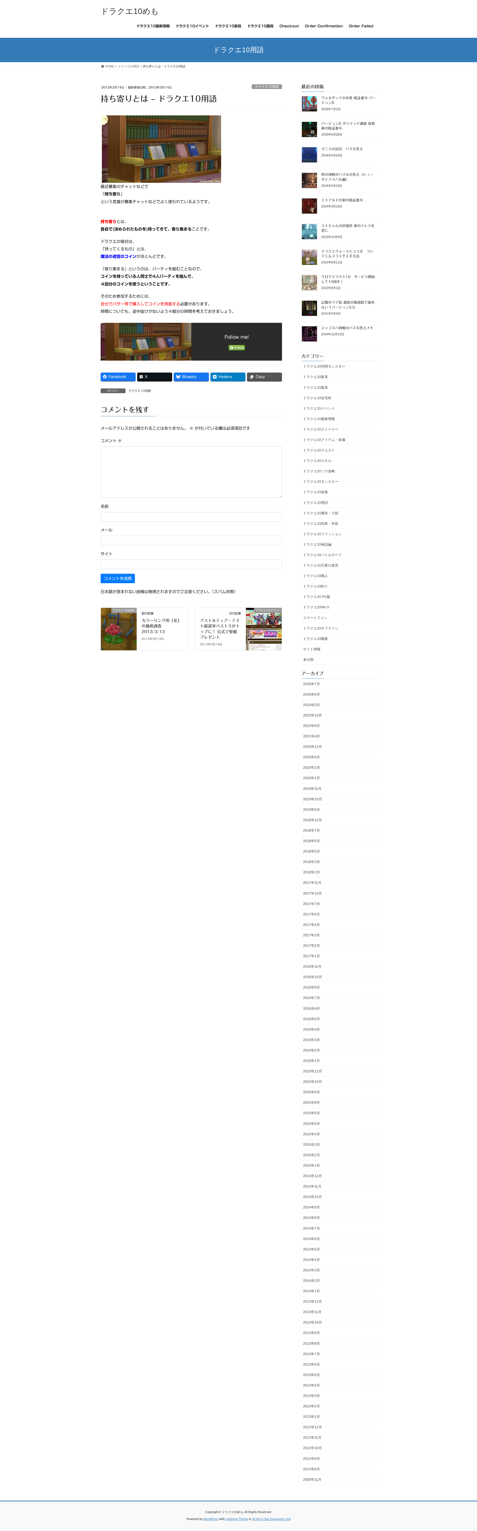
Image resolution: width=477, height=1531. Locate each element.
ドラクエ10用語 (267, 86)
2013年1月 (311, 1417)
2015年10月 (312, 1082)
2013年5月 (311, 1375)
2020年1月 (311, 778)
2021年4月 (311, 736)
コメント (111, 441)
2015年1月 (311, 1165)
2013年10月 (312, 1322)
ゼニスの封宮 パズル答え (342, 149)
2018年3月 (311, 862)
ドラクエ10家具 (315, 377)
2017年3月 (311, 935)
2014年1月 (311, 1291)
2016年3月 (311, 1040)
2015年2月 (311, 1155)
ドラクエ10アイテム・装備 (324, 440)
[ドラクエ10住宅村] (119, 626)
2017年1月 (311, 956)
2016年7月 (311, 998)
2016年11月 (312, 966)
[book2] (161, 149)
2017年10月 (312, 893)
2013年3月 (311, 1396)
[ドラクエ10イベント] (264, 626)
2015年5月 (311, 1124)
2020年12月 (312, 747)
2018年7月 (311, 830)
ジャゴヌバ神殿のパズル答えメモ (347, 328)
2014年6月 (311, 1239)
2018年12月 (312, 820)
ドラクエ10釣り (315, 586)
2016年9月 (311, 987)
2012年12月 (312, 1427)
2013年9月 (311, 1333)
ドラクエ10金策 (315, 492)
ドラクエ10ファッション (322, 534)
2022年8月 (311, 726)
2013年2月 (311, 1406)
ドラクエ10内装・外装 (320, 524)
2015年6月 (311, 1113)
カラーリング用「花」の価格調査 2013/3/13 (161, 626)
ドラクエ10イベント (319, 408)
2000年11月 (312, 1480)
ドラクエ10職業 (315, 639)
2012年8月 (311, 1469)
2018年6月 (311, 841)
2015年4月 (311, 1134)
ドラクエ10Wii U (316, 607)
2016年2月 (311, 1050)
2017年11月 (312, 883)
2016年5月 (311, 1019)
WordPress (210, 1519)
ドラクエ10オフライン (320, 628)
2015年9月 (311, 1092)
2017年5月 (311, 914)
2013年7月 (311, 1354)
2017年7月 (311, 904)
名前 (105, 506)
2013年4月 (311, 1385)
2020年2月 (311, 767)
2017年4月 (311, 925)
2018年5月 (311, 851)
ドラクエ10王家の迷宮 (320, 565)
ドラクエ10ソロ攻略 (319, 471)
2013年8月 (311, 1343)
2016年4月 (311, 1029)
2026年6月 (311, 694)
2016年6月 (311, 1008)
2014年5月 (311, 1249)
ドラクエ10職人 (315, 576)
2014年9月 (311, 1207)
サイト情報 (311, 649)
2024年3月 (311, 705)
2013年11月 (312, 1312)
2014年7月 (311, 1228)
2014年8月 (311, 1218)
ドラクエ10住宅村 (317, 398)
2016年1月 (311, 1061)
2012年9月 (311, 1459)
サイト (107, 554)
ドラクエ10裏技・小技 (320, 513)
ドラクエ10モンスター (320, 481)
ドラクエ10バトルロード (322, 555)
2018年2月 (311, 872)
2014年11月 (312, 1186)
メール (107, 530)
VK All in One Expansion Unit (271, 1519)
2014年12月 (312, 1176)
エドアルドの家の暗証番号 (342, 200)
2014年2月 (311, 1281)
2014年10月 (312, 1197)
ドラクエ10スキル (317, 461)
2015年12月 (312, 1071)
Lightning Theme (236, 1519)
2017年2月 (311, 946)
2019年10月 (312, 799)
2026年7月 (311, 684)
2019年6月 (311, 810)
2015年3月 (311, 1145)
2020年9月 (311, 757)
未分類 (308, 660)
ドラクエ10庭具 (315, 387)
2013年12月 (312, 1301)
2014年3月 (311, 1270)
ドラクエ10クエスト (319, 450)
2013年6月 (311, 1364)
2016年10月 (312, 977)
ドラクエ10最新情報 (319, 419)
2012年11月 (312, 1437)
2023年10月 (312, 715)
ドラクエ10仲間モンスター (324, 366)
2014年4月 (311, 1260)
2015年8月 (311, 1102)
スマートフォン (315, 618)
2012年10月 (312, 1448)
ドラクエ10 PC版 (316, 597)
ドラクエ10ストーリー (320, 429)
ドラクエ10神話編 (317, 544)
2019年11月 (312, 789)
